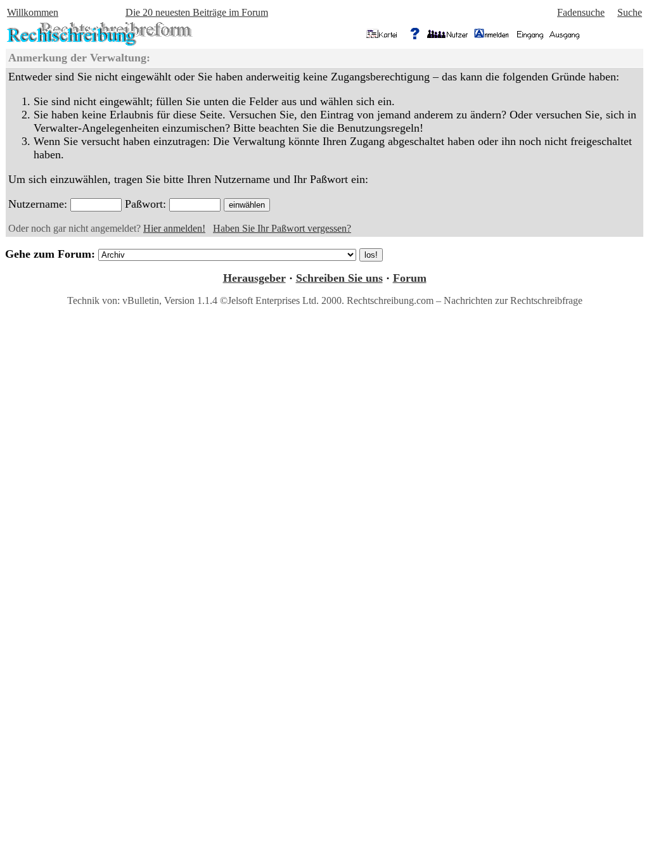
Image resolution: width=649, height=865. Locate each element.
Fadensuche (581, 12)
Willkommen (32, 12)
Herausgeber (254, 278)
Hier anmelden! (174, 228)
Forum (410, 278)
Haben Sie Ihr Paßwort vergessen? (282, 228)
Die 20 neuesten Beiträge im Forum (196, 12)
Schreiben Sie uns (339, 278)
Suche (629, 12)
